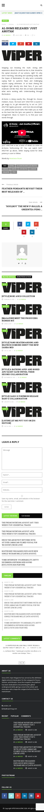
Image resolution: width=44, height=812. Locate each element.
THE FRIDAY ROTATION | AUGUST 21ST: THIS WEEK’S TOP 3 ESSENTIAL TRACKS (27, 725)
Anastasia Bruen (15, 158)
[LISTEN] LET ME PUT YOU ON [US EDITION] (18, 421)
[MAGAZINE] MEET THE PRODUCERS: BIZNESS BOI (20, 319)
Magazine (6, 172)
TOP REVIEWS (25, 516)
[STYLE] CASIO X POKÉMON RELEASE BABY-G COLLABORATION (20, 397)
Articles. (5, 20)
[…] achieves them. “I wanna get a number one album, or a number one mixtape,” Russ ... (22, 652)
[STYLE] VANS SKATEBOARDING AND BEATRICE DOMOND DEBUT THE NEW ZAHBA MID (20, 345)
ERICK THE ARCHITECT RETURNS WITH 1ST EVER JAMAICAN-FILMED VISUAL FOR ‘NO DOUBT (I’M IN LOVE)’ (19, 542)
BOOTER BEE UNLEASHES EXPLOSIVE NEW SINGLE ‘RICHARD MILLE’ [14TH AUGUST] (27, 763)
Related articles (9, 277)
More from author (24, 277)
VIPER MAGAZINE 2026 (19, 808)
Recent (5, 716)
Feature (14, 169)
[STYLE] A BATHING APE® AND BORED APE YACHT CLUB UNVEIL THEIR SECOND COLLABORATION (21, 372)
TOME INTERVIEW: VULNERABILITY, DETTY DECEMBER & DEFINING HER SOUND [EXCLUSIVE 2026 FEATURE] (20, 562)
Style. (5, 284)
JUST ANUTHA (23, 169)
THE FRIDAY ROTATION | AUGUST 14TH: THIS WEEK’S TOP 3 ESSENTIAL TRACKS (27, 737)
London (33, 169)
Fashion (5, 169)
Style (14, 172)
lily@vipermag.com (10, 709)
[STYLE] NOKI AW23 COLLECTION (18, 296)
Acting (12, 166)
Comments (26, 716)
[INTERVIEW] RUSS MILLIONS (22, 657)
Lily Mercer (7, 35)
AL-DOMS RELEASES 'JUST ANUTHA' (27, 166)
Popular (15, 716)
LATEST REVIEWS (10, 516)
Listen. (5, 409)
